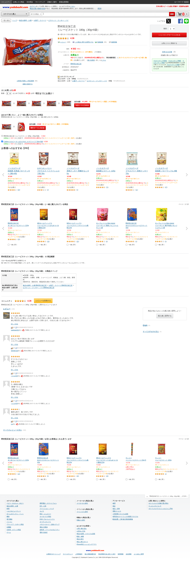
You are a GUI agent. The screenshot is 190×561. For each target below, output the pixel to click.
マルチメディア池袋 (173, 64)
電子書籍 (9, 519)
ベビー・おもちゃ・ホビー (15, 503)
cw (12, 424)
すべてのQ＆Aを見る (151, 332)
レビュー (63, 42)
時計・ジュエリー (45, 514)
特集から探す (81, 520)
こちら (72, 6)
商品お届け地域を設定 (37, 8)
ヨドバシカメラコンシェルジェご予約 (161, 508)
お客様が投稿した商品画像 (25, 81)
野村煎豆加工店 (76, 64)
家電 (8, 508)
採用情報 (120, 554)
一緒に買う (13, 244)
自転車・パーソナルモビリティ (50, 529)
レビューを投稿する (43, 301)
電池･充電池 (44, 527)
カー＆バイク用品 (45, 516)
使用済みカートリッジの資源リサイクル (125, 516)
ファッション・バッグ (47, 508)
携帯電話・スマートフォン (48, 503)
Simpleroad (14, 350)
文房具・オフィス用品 (14, 529)
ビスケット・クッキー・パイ (97, 81)
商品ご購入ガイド (82, 541)
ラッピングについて (155, 506)
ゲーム (9, 532)
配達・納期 (80, 536)
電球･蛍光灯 (44, 532)
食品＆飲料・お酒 (64, 79)
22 (77, 241)
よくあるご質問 (139, 554)
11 (136, 190)
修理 (114, 503)
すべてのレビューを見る (12, 430)
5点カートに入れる (82, 105)
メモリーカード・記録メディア (50, 524)
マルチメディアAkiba (160, 60)
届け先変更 (91, 60)
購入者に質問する (165, 316)
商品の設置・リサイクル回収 (86, 533)
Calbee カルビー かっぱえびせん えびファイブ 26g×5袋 (23, 142)
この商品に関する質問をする (84, 42)
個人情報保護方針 (90, 554)
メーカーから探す (82, 503)
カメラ (42, 511)
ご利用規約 (78, 554)
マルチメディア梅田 (174, 60)
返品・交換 (116, 508)
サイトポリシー (68, 554)
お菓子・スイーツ (78, 81)
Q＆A (145, 325)
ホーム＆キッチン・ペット (15, 514)
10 (48, 241)
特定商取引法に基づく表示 (106, 554)
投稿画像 (100, 42)
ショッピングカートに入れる (169, 35)
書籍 (8, 516)
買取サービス (117, 511)
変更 (99, 8)
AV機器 (9, 527)
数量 (165, 29)
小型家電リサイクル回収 (120, 514)
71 (107, 187)
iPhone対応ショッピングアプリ (87, 544)
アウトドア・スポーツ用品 (15, 524)
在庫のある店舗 (167, 52)
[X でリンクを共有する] (168, 23)
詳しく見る (14, 324)
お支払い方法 (81, 531)
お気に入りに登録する (169, 43)
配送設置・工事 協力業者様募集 (123, 519)
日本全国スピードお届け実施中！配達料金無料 (172, 6)
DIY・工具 (43, 506)
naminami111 (15, 330)
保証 (114, 506)
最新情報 (114, 42)
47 (166, 187)
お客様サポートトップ (53, 554)
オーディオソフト (45, 522)
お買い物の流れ (82, 528)
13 (19, 239)
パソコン (9, 522)
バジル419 (14, 376)
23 (19, 190)
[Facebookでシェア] (180, 23)
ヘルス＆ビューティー (14, 511)
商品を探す (80, 539)
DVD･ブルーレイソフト (47, 519)
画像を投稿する (28, 84)
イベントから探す (82, 511)
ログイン (33, 6)
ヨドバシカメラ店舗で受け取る (158, 503)
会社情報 (128, 554)
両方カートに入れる (37, 128)
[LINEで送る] (186, 23)
